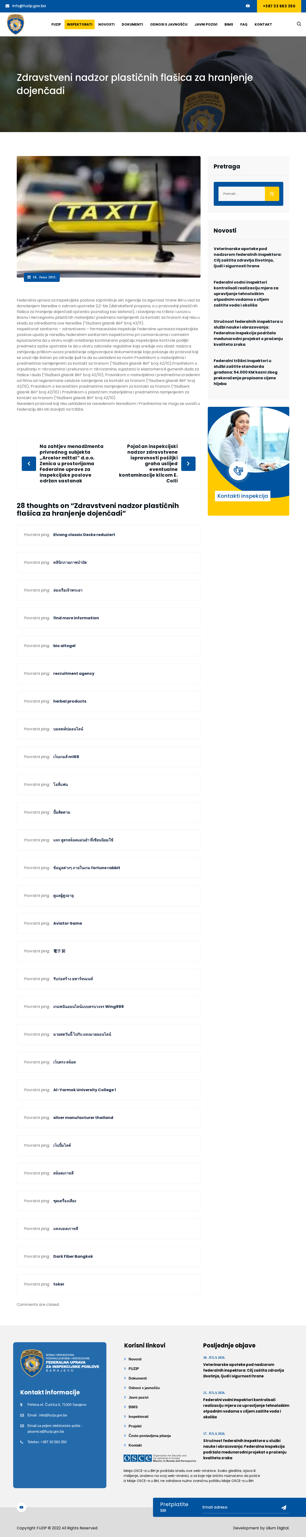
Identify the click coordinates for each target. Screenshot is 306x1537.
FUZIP (134, 1369)
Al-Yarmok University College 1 (84, 1090)
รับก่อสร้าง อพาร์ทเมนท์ (73, 979)
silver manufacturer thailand (83, 1117)
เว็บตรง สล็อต (64, 1062)
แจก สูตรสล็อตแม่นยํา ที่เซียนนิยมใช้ (83, 840)
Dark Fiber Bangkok (73, 1256)
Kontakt (263, 24)
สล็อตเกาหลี (63, 1173)
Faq (243, 24)
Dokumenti (132, 24)
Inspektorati (79, 24)
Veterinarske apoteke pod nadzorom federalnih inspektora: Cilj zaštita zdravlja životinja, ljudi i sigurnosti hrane (248, 257)
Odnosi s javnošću (168, 24)
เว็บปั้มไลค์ (62, 1145)
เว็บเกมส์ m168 (66, 757)
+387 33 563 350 (279, 6)
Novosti (106, 24)
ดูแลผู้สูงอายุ (63, 895)
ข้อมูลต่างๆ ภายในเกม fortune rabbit (86, 868)
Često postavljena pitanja (150, 1436)
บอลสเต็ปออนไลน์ (68, 729)
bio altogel (64, 645)
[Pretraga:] (248, 194)
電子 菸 (59, 951)
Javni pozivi (206, 24)
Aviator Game (67, 923)
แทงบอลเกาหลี (65, 1228)
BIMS (228, 24)
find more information (76, 618)
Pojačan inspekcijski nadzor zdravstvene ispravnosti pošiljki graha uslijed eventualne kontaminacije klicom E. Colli (148, 464)
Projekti (135, 1426)
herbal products (69, 701)
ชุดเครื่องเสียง (64, 1201)
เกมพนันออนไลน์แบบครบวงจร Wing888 (88, 1006)
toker (58, 1284)
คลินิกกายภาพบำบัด (70, 562)
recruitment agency (73, 673)
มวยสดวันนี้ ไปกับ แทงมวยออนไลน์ (82, 1034)
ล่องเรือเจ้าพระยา (67, 590)
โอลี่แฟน (60, 784)
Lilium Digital (277, 1528)
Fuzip (56, 24)
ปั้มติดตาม (61, 812)
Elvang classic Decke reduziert (84, 534)
